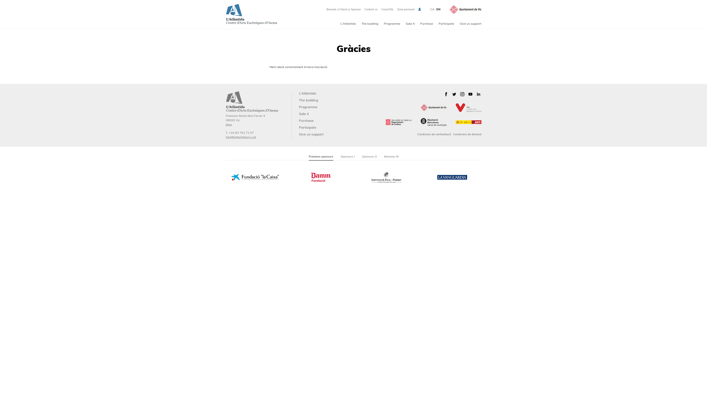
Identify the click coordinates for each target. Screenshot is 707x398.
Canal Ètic (387, 9)
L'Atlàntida (348, 23)
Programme (392, 23)
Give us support (470, 23)
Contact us (371, 9)
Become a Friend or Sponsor (344, 9)
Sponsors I (348, 156)
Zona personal (405, 9)
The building (369, 23)
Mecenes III (391, 156)
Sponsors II (369, 156)
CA (432, 9)
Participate (446, 23)
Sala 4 (410, 23)
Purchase (426, 23)
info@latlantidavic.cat (241, 137)
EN (438, 9)
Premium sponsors (321, 156)
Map (229, 124)
